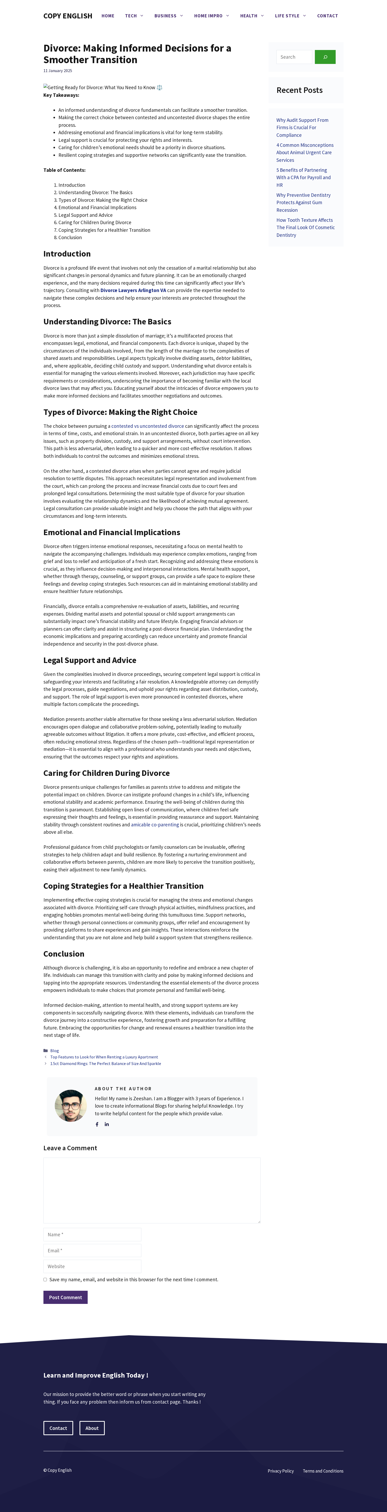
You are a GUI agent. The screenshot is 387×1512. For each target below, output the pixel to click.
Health (248, 16)
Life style (287, 16)
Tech (131, 16)
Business (166, 16)
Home (108, 16)
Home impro (208, 16)
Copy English (67, 16)
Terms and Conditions (323, 1471)
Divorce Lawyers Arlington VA (133, 290)
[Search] (325, 57)
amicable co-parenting (155, 824)
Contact (327, 16)
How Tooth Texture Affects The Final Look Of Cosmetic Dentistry (305, 227)
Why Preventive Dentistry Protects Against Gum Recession (303, 202)
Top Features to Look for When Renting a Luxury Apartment (104, 1056)
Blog (54, 1050)
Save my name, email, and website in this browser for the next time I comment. (133, 1279)
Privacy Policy (281, 1471)
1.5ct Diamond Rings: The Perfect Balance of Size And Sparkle (105, 1063)
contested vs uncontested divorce (147, 426)
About (92, 1428)
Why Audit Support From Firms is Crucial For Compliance (302, 127)
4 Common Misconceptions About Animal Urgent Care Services (305, 152)
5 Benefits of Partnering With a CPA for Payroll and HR (303, 177)
